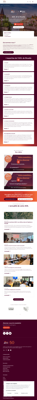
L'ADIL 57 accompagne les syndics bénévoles (12, 267)
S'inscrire (5, 327)
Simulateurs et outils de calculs (8, 365)
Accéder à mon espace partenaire (26, 199)
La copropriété (7, 74)
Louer (4, 377)
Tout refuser (16, 393)
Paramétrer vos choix (24, 393)
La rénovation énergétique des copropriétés (12, 289)
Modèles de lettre (6, 369)
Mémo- (6, 371)
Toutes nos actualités (6, 359)
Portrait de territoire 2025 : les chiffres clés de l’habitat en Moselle (18, 222)
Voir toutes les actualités (18, 299)
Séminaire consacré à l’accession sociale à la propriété (14, 245)
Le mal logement (7, 85)
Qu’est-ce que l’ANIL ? (6, 356)
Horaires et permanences (18, 27)
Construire (4, 380)
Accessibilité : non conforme (7, 396)
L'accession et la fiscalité (8, 109)
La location (6, 62)
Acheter (4, 378)
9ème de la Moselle (9, 133)
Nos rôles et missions (7, 52)
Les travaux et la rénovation (9, 121)
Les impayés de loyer (8, 97)
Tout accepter (9, 393)
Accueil (2, 5)
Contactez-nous (19, 24)
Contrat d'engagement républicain (8, 398)
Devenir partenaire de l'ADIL (10, 199)
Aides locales (5, 368)
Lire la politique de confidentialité (11, 390)
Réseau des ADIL (5, 358)
